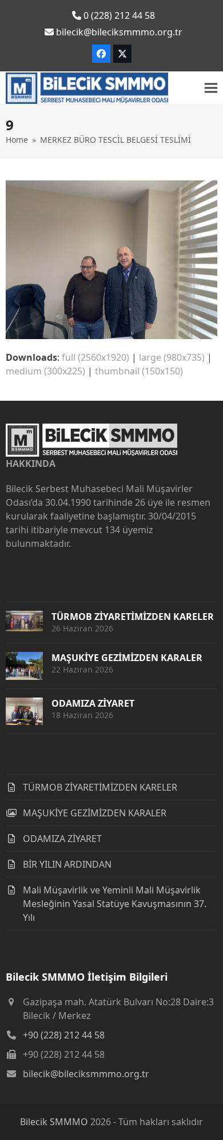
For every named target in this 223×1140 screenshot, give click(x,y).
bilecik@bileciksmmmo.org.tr (86, 1074)
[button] (211, 88)
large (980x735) (172, 357)
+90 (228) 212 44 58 (64, 1035)
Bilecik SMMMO (54, 1121)
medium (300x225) (45, 371)
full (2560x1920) (95, 357)
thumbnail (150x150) (139, 371)
